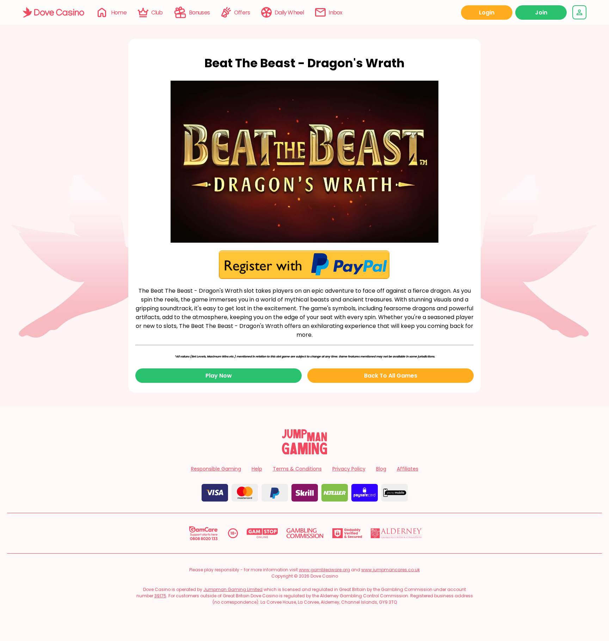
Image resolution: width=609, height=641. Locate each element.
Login (486, 12)
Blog (381, 468)
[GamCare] (203, 533)
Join (541, 12)
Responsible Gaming (216, 468)
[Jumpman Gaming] (304, 452)
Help (257, 468)
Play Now (218, 376)
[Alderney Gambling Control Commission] (396, 533)
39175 (160, 596)
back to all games (390, 376)
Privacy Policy (348, 468)
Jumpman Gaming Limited (233, 589)
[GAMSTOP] (262, 533)
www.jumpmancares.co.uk (390, 570)
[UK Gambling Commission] (305, 533)
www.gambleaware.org (324, 570)
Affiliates (407, 468)
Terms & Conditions (297, 468)
